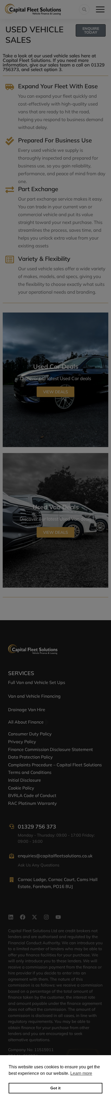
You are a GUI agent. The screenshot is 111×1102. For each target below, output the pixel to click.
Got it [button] (55, 1088)
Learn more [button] (81, 1073)
